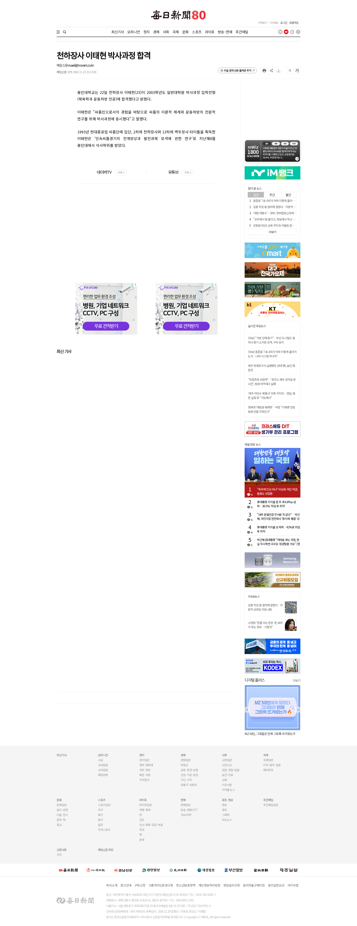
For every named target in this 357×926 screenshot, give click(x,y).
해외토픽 (268, 769)
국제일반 (268, 760)
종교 (59, 824)
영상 (224, 804)
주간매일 (242, 31)
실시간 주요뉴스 (257, 326)
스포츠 (196, 31)
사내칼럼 (103, 764)
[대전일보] (206, 870)
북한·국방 (144, 774)
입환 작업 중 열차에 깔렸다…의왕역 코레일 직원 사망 (282, 207)
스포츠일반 (104, 804)
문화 (185, 31)
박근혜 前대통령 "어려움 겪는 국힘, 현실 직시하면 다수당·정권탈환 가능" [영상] (278, 542)
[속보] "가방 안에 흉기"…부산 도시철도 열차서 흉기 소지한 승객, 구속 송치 (271, 340)
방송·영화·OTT (189, 809)
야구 (100, 809)
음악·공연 (62, 809)
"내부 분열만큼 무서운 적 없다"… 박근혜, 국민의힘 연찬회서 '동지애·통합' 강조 (278, 516)
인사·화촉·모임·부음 (151, 824)
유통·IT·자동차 (189, 784)
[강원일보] (95, 870)
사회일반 (227, 760)
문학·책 (61, 819)
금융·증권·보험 (189, 769)
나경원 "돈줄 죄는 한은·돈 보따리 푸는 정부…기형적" (265, 625)
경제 (156, 31)
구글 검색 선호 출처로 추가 (237, 70)
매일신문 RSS (105, 849)
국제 (176, 31)
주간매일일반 (270, 804)
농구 (100, 819)
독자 (141, 829)
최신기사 (117, 31)
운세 (141, 839)
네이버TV (110, 172)
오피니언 (133, 31)
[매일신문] (68, 870)
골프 (100, 824)
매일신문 (62, 65)
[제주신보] (288, 870)
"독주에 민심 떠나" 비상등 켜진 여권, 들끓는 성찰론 (277, 491)
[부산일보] (234, 870)
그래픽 (225, 814)
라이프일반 (145, 804)
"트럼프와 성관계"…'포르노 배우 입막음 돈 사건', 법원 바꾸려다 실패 (272, 381)
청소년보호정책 (185, 885)
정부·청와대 (146, 764)
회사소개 (111, 885)
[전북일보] (261, 870)
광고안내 (125, 885)
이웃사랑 (227, 784)
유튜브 (179, 172)
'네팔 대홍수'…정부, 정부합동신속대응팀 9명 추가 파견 (283, 213)
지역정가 (144, 779)
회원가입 (293, 23)
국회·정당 (144, 769)
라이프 (209, 31)
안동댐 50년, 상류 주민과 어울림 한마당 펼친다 (279, 225)
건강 (141, 819)
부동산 (184, 764)
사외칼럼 (103, 769)
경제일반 (185, 760)
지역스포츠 (104, 829)
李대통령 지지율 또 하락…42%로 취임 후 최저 (278, 529)
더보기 (296, 680)
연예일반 (185, 804)
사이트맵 (292, 885)
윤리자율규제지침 (254, 885)
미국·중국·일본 (272, 764)
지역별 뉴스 (228, 789)
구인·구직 (186, 779)
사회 (166, 31)
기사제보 (273, 23)
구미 (59, 854)
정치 (146, 31)
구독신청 (139, 885)
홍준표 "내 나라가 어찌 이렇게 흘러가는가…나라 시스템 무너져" (289, 201)
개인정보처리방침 (209, 885)
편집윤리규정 (231, 885)
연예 (183, 799)
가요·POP (186, 814)
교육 (224, 779)
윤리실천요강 (276, 885)
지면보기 (262, 23)
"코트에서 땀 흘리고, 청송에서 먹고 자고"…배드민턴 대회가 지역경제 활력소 (295, 219)
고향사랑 (62, 849)
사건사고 (227, 764)
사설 (100, 760)
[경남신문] (123, 870)
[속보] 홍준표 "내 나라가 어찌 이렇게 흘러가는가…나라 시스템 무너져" (272, 354)
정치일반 (144, 760)
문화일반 (62, 804)
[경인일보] (151, 870)
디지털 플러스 (255, 680)
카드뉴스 (227, 819)
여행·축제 (144, 809)
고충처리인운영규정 (160, 885)
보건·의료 (227, 774)
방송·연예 (225, 31)
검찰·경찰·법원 (230, 769)
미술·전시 (62, 814)
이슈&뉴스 (254, 596)
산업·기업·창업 (189, 774)
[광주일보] (178, 870)
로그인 (283, 23)
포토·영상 (227, 799)
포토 (224, 809)
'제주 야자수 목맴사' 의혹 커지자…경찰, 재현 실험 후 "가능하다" (271, 395)
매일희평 (103, 774)
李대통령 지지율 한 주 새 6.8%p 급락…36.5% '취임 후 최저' (276, 504)
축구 (100, 814)
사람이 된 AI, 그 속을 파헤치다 (262, 733)
